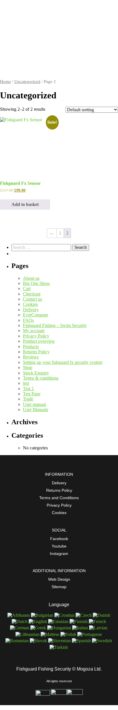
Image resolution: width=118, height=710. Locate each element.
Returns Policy (36, 351)
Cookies (30, 304)
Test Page (31, 393)
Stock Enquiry (36, 372)
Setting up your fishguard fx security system (62, 362)
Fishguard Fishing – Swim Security (55, 325)
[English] (38, 621)
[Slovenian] (60, 640)
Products (31, 346)
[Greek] (38, 627)
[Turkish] (59, 647)
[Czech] (84, 615)
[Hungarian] (59, 627)
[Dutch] (19, 621)
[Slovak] (39, 640)
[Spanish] (82, 640)
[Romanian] (17, 640)
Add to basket (25, 204)
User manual (34, 404)
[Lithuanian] (27, 634)
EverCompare (35, 314)
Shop (27, 367)
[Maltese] (50, 634)
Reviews (31, 356)
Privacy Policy (36, 336)
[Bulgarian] (42, 615)
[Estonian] (58, 621)
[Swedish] (102, 640)
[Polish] (68, 634)
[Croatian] (64, 615)
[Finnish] (78, 621)
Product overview (39, 341)
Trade (28, 398)
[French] (97, 621)
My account (33, 330)
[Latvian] (98, 627)
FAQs (28, 320)
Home (5, 81)
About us (31, 278)
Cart (27, 288)
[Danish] (102, 615)
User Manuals (35, 409)
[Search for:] (41, 247)
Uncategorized (27, 81)
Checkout (31, 293)
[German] (20, 627)
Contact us (32, 299)
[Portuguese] (90, 634)
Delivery (31, 309)
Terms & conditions (40, 378)
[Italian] (80, 627)
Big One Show (36, 283)
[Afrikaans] (19, 615)
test (26, 383)
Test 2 (28, 388)
